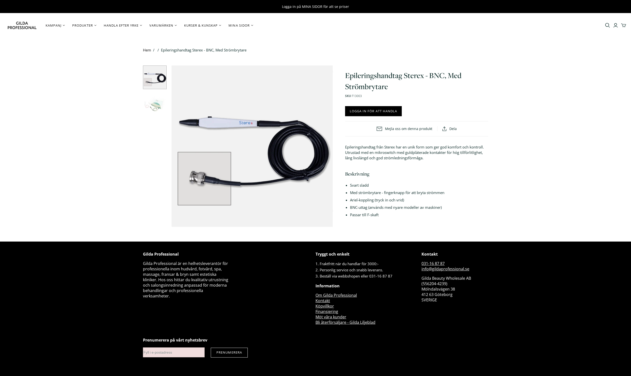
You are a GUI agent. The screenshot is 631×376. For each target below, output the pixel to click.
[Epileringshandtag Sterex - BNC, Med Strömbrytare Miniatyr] (155, 77)
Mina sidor (238, 25)
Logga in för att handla (373, 111)
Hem (147, 50)
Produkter (82, 25)
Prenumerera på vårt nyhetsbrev (175, 340)
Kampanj (53, 25)
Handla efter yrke (121, 25)
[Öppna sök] (607, 25)
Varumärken (161, 25)
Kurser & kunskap (201, 25)
